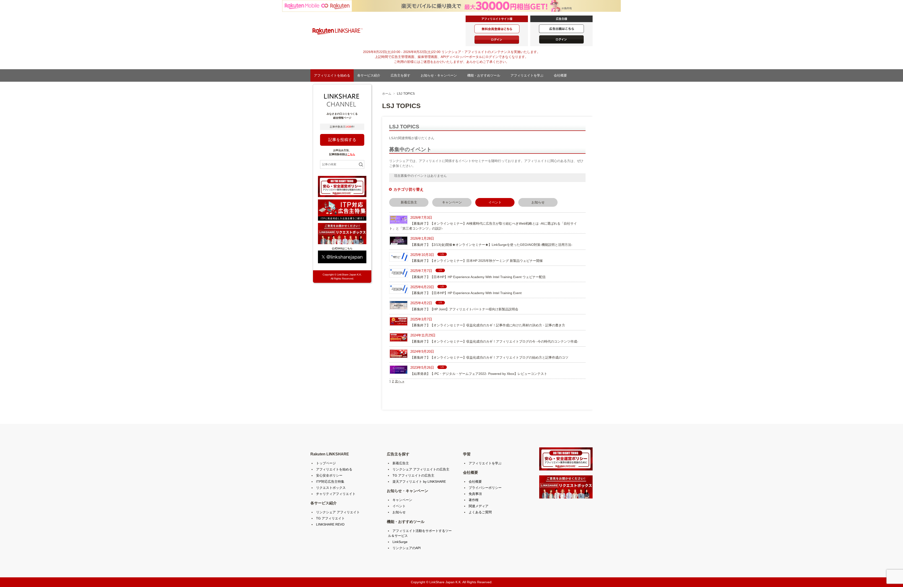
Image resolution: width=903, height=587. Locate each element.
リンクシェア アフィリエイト (338, 512)
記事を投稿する (342, 140)
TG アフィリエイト (330, 518)
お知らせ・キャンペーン (440, 75)
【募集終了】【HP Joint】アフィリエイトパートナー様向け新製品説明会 (464, 309)
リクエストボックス (331, 488)
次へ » (399, 381)
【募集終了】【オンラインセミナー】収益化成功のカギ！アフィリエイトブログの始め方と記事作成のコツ (489, 357)
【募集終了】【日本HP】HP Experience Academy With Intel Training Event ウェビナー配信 (478, 277)
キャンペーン (452, 202)
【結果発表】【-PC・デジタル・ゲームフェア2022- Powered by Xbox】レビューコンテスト (478, 374)
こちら (351, 154)
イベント (399, 506)
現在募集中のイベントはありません (420, 176)
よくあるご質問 (480, 512)
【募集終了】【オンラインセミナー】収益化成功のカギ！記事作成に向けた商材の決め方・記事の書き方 (487, 325)
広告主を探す (402, 75)
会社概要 (562, 75)
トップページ (326, 463)
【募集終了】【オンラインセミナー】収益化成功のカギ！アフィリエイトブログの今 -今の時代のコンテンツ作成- (494, 341)
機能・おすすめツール (485, 75)
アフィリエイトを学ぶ (529, 75)
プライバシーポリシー (485, 488)
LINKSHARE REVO (330, 524)
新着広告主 (409, 202)
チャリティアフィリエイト (336, 494)
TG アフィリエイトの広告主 (413, 475)
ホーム (386, 93)
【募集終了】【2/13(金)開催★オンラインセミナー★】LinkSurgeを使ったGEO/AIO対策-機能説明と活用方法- (491, 245)
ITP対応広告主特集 (330, 481)
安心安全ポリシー (329, 475)
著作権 (474, 500)
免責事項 (475, 494)
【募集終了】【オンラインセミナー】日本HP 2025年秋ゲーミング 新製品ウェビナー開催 (476, 261)
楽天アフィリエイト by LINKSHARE (419, 481)
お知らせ (538, 202)
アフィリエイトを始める (332, 75)
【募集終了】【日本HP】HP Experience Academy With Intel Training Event (466, 293)
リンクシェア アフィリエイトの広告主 (420, 469)
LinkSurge (400, 542)
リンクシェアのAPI (406, 548)
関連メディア (478, 506)
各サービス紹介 (370, 75)
